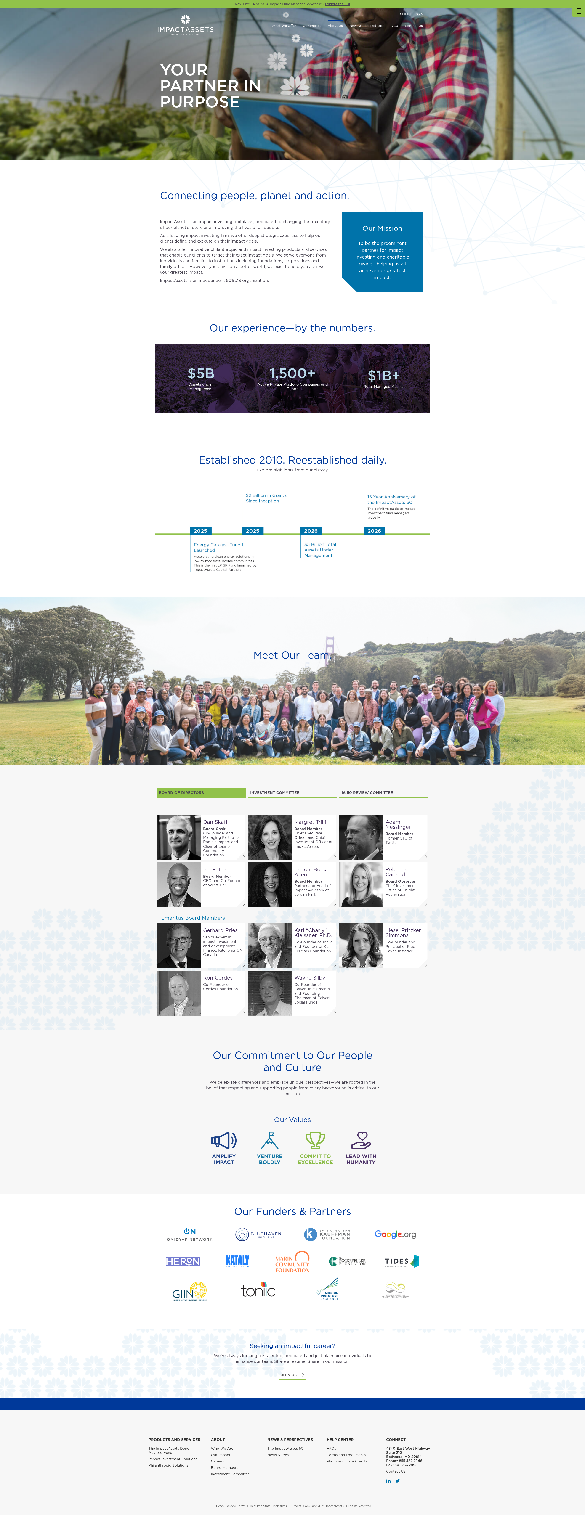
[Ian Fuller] (178, 884)
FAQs (331, 1448)
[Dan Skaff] (178, 837)
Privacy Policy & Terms (229, 1506)
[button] (292, 1375)
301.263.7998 (406, 1465)
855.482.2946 (410, 1461)
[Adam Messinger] (361, 837)
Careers (217, 1461)
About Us (335, 26)
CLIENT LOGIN (411, 14)
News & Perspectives (366, 26)
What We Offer (284, 26)
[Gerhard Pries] (178, 945)
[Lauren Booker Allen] (269, 884)
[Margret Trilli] (269, 837)
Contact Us (414, 26)
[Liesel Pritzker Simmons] (361, 945)
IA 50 (393, 26)
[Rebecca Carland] (361, 884)
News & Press (278, 1455)
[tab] (201, 793)
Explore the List (337, 4)
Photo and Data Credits (347, 1461)
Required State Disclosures (268, 1506)
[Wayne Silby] (269, 993)
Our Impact (312, 26)
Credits (296, 1506)
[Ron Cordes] (178, 993)
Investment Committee (230, 1474)
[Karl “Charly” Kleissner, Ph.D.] (269, 945)
